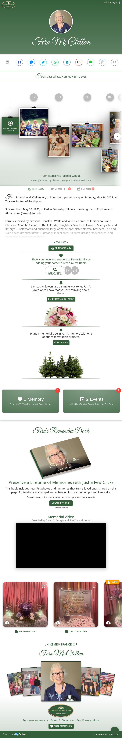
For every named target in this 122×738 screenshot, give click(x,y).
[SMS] (90, 62)
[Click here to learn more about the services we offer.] (61, 711)
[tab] (36, 189)
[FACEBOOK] (19, 62)
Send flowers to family (61, 299)
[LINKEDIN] (67, 62)
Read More (61, 242)
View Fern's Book (61, 503)
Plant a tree (61, 342)
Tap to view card (27, 631)
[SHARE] (102, 62)
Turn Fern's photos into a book (61, 176)
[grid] (61, 138)
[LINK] (114, 62)
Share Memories (63, 726)
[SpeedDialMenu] (115, 731)
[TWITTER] (43, 62)
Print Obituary (62, 248)
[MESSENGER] (31, 62)
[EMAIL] (78, 62)
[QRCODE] (7, 62)
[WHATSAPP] (55, 62)
